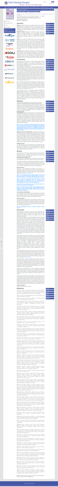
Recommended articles (32, 11)
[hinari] (10, 69)
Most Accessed (7, 27)
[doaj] (10, 52)
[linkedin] (1, 251)
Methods (47, 27)
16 (20, 82)
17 (31, 86)
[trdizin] (10, 57)
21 (28, 220)
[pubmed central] (10, 39)
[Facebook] (1, 239)
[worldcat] (10, 77)
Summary (47, 23)
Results (47, 29)
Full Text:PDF (26, 11)
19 (40, 231)
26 (24, 224)
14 (19, 82)
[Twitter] (1, 242)
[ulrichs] (10, 65)
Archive (6, 25)
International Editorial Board (25, 7)
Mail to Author (38, 11)
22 (20, 222)
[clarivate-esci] (10, 44)
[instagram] (1, 248)
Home (5, 7)
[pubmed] (10, 35)
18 (31, 88)
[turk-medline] (10, 73)
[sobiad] (10, 81)
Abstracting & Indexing (45, 7)
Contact (51, 7)
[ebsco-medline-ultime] (10, 61)
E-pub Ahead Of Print (8, 23)
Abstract (19, 11)
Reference (47, 33)
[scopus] (10, 48)
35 (21, 229)
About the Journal (11, 7)
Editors (17, 7)
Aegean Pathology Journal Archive (9, 30)
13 (28, 79)
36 (28, 237)
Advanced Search (51, 3)
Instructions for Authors (35, 7)
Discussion (48, 31)
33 (20, 229)
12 (27, 79)
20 (32, 88)
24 (21, 222)
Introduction (48, 25)
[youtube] (1, 245)
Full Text (22, 11)
